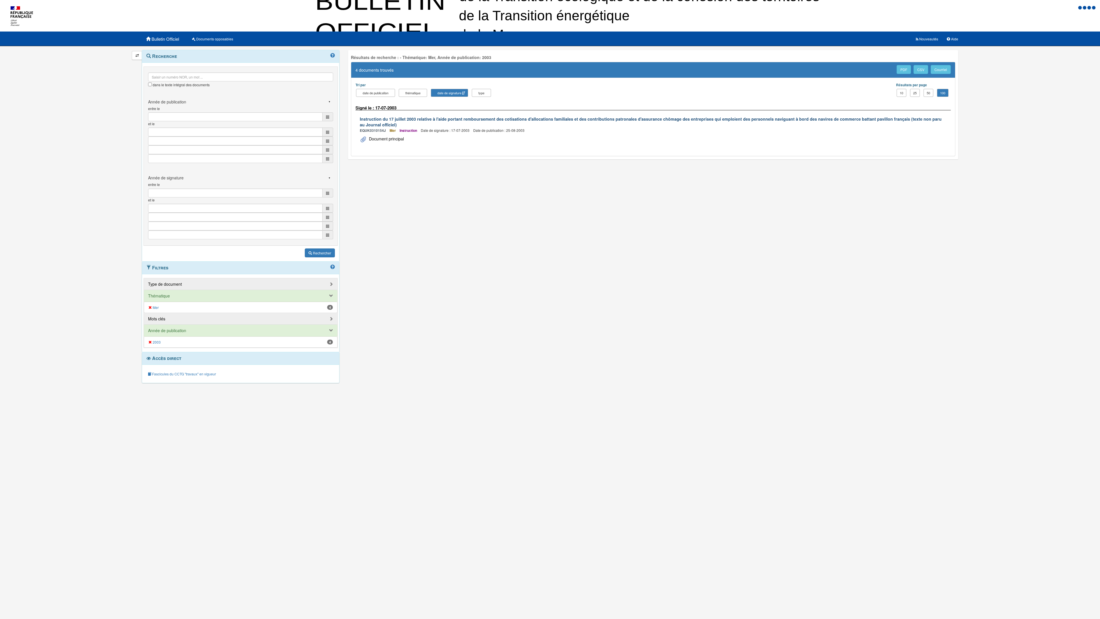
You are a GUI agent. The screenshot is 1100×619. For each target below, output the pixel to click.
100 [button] (942, 93)
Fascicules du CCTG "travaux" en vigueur (183, 373)
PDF (903, 69)
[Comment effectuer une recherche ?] (332, 55)
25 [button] (915, 93)
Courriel (940, 69)
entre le (154, 108)
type (481, 93)
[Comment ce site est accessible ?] (1080, 7)
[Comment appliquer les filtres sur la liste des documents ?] (332, 267)
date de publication (375, 93)
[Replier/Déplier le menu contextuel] (137, 55)
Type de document (165, 284)
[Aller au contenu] (1085, 7)
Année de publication (167, 330)
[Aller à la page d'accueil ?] (1093, 7)
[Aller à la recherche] (1089, 7)
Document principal (386, 139)
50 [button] (928, 93)
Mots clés (156, 319)
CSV (920, 69)
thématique (413, 93)
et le (151, 123)
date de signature (449, 93)
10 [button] (901, 93)
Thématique (159, 296)
